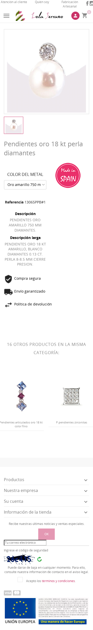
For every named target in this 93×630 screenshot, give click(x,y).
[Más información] (25, 443)
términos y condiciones (58, 581)
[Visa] (8, 593)
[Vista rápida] (17, 444)
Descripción (25, 213)
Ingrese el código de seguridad (26, 550)
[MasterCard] (17, 593)
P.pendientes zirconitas (71, 422)
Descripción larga (25, 237)
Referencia (14, 202)
